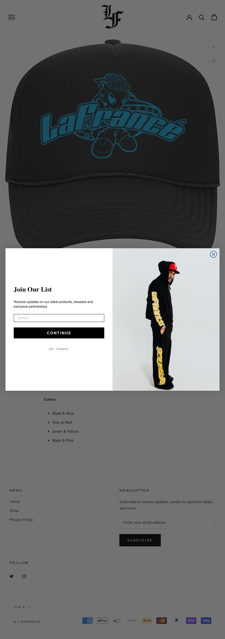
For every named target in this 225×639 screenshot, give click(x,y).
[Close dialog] (213, 254)
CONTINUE (59, 333)
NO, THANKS (59, 349)
